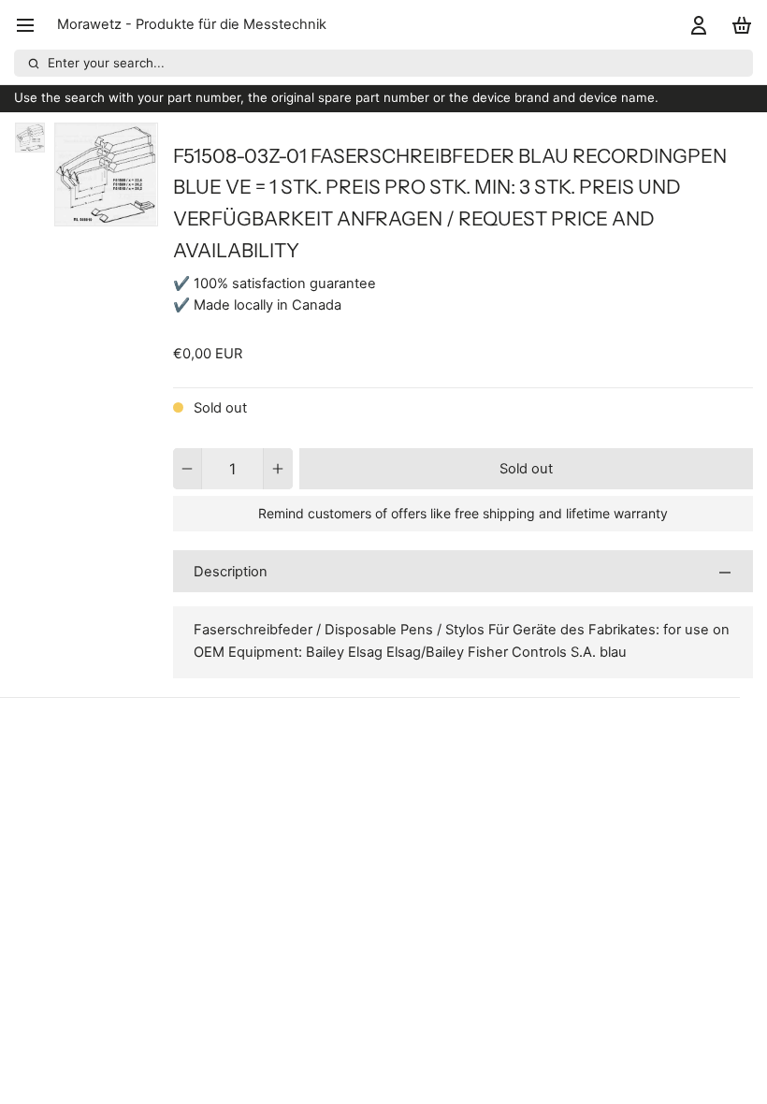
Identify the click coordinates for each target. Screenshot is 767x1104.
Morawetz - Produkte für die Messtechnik (191, 24)
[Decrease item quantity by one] (187, 468)
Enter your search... (106, 62)
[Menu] (32, 25)
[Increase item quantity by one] (278, 468)
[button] (526, 468)
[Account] (695, 25)
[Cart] (738, 25)
